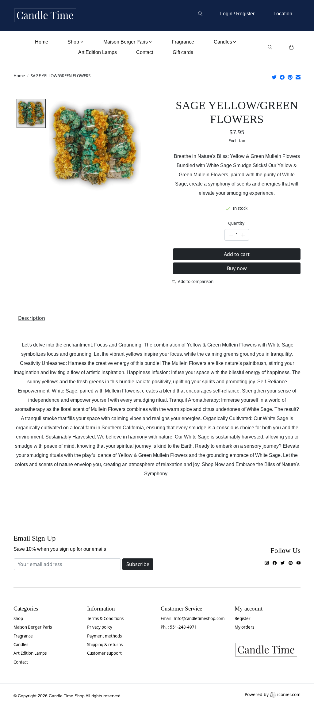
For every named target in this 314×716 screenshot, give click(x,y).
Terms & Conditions (105, 618)
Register (243, 618)
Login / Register (237, 13)
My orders (244, 627)
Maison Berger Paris (32, 627)
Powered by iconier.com (273, 694)
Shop (18, 618)
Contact (144, 52)
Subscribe (137, 564)
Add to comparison (195, 281)
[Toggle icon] (200, 14)
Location (283, 13)
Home (41, 41)
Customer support (104, 653)
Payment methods (104, 636)
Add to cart (237, 254)
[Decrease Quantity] (231, 235)
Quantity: (237, 223)
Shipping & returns (105, 644)
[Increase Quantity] (243, 235)
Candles (20, 644)
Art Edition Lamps (97, 52)
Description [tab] (31, 318)
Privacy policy (99, 627)
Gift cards (183, 52)
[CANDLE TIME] (45, 15)
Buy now (237, 268)
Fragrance (183, 41)
